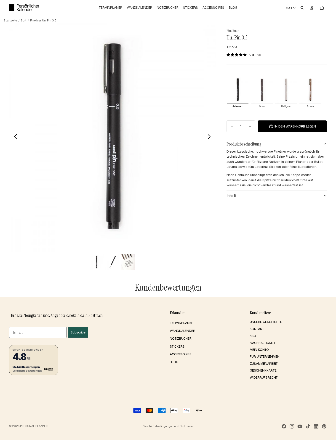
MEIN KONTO (259, 350)
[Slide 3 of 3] (128, 262)
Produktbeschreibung (244, 144)
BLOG (174, 362)
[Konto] (312, 8)
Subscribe (78, 332)
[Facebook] (284, 426)
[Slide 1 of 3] (97, 262)
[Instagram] (292, 426)
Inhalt (231, 196)
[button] (33, 360)
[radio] (238, 92)
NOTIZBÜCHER (181, 338)
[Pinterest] (324, 426)
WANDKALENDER (182, 331)
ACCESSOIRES (181, 354)
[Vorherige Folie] (14, 137)
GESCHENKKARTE (263, 370)
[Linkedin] (316, 426)
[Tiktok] (308, 426)
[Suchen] (302, 8)
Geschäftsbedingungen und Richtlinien (168, 426)
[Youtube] (300, 426)
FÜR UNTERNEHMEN (265, 356)
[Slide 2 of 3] (112, 262)
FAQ (253, 336)
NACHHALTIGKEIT (262, 343)
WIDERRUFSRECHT (264, 377)
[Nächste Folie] (210, 137)
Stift (23, 20)
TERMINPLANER (181, 323)
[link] (245, 54)
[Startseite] (24, 8)
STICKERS (177, 346)
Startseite (10, 20)
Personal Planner (34, 426)
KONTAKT (257, 329)
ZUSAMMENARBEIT (264, 364)
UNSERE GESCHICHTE (266, 322)
